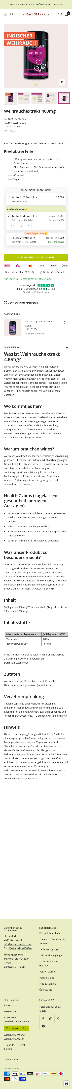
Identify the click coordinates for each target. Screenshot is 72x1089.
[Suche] (11, 14)
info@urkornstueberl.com (17, 944)
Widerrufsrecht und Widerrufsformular (14, 1036)
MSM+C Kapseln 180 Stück (38, 321)
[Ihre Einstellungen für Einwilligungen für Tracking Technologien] (66, 1083)
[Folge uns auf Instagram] (50, 1019)
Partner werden (47, 971)
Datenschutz (11, 1011)
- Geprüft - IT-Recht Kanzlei (14, 1047)
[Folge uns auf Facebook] (43, 1019)
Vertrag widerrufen (16, 1028)
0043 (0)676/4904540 (20, 948)
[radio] (36, 199)
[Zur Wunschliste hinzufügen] (64, 322)
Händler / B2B (47, 977)
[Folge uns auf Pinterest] (58, 1019)
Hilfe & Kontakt (47, 983)
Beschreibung (12, 347)
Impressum (10, 1005)
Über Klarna (45, 989)
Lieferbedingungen (49, 949)
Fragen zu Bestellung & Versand (52, 941)
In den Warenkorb (34, 333)
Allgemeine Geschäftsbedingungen (16, 1019)
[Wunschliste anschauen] (60, 14)
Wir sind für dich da (49, 933)
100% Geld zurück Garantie (49, 963)
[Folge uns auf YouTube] (43, 1026)
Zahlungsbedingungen (51, 955)
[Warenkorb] (66, 14)
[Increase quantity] (28, 225)
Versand (22, 123)
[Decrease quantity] (14, 225)
